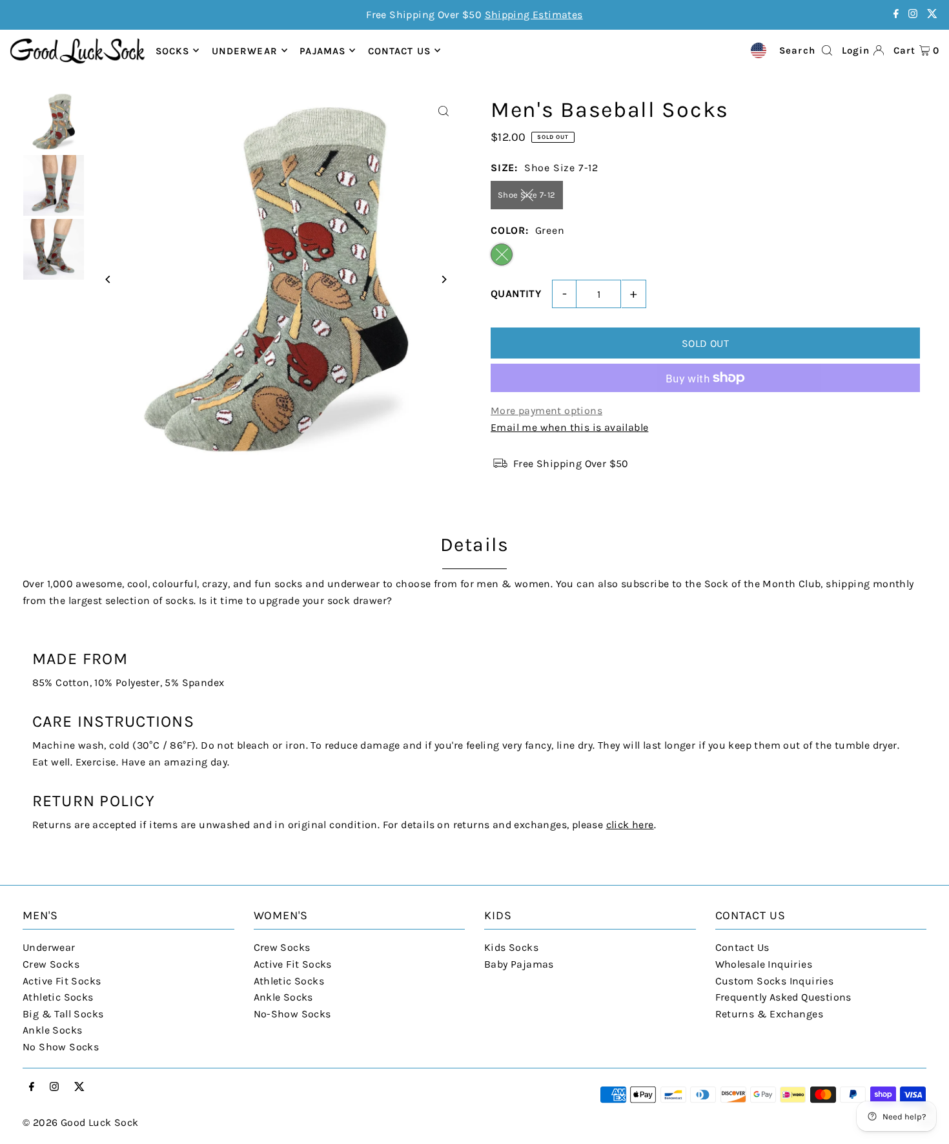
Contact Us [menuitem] (399, 50)
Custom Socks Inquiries (774, 981)
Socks (173, 50)
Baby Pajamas (519, 964)
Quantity (516, 293)
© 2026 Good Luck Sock (80, 1122)
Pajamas (322, 50)
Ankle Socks (52, 1030)
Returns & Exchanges (769, 1014)
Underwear (245, 50)
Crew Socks (51, 964)
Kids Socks (511, 947)
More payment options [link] (546, 410)
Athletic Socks (58, 997)
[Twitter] (932, 14)
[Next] (443, 279)
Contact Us (742, 947)
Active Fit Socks (62, 981)
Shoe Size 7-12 (527, 195)
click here (630, 824)
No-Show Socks (292, 1014)
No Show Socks (61, 1047)
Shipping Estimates (534, 14)
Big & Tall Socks (63, 1014)
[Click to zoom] (443, 111)
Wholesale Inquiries (764, 964)
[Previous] (108, 279)
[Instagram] (912, 14)
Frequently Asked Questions (783, 997)
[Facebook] (896, 14)
